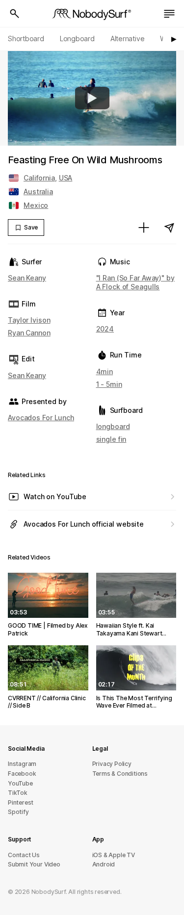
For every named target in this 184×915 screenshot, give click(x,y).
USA (66, 178)
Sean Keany (27, 278)
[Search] (15, 14)
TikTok (17, 792)
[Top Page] (92, 14)
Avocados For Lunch (41, 417)
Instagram (22, 763)
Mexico (36, 205)
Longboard (77, 38)
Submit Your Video (34, 864)
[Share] (169, 227)
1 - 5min (109, 384)
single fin (111, 439)
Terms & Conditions (120, 773)
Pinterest (20, 802)
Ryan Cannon (29, 333)
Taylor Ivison (29, 320)
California (39, 178)
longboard (113, 426)
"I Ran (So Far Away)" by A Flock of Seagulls (135, 282)
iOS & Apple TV (113, 855)
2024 (105, 329)
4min (104, 371)
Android (103, 864)
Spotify (18, 811)
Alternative (127, 38)
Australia (38, 191)
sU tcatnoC (24, 855)
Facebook (22, 773)
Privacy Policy (111, 763)
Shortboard (26, 38)
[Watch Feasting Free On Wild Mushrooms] (92, 98)
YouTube (20, 783)
